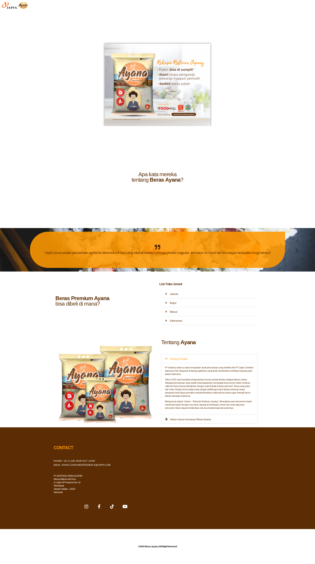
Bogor (173, 302)
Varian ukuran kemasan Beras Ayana (190, 419)
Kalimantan (176, 320)
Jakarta (174, 293)
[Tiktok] (112, 506)
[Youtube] (124, 506)
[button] (209, 293)
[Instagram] (86, 506)
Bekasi (173, 311)
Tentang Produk (178, 358)
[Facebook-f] (99, 506)
